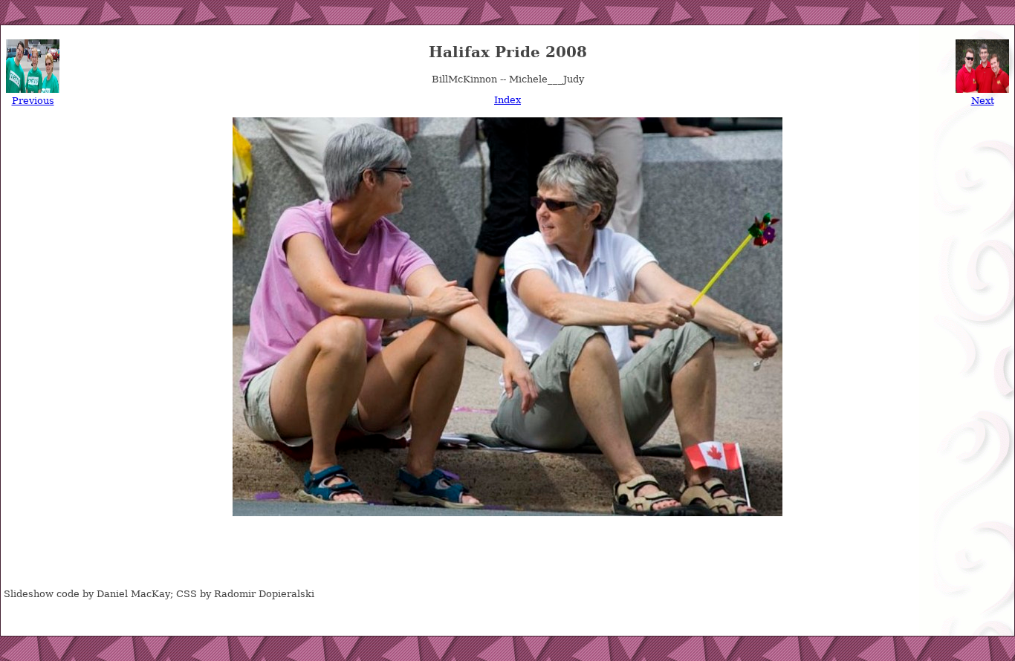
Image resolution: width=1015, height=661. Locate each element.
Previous (33, 100)
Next (982, 100)
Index (507, 99)
